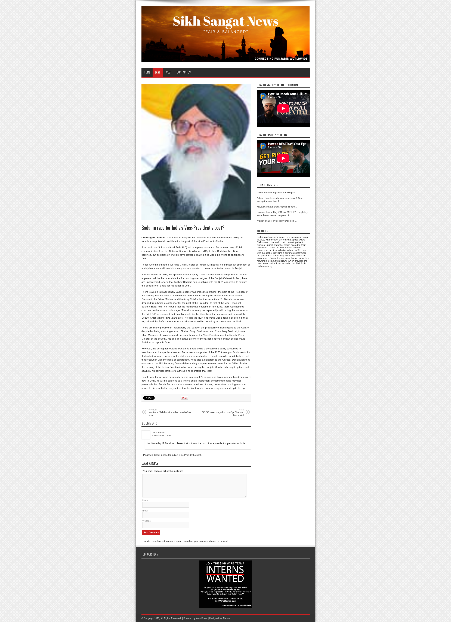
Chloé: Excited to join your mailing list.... (277, 192)
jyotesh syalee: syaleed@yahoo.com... (277, 220)
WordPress (201, 618)
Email (145, 510)
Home (147, 72)
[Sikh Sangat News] (225, 59)
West (169, 72)
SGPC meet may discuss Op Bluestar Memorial (223, 412)
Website (146, 521)
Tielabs (226, 618)
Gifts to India (158, 432)
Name (145, 500)
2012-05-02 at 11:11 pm (162, 435)
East (157, 72)
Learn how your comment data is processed (205, 541)
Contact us (184, 72)
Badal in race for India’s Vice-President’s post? (178, 455)
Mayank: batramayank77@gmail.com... (277, 206)
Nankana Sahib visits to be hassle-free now (170, 412)
